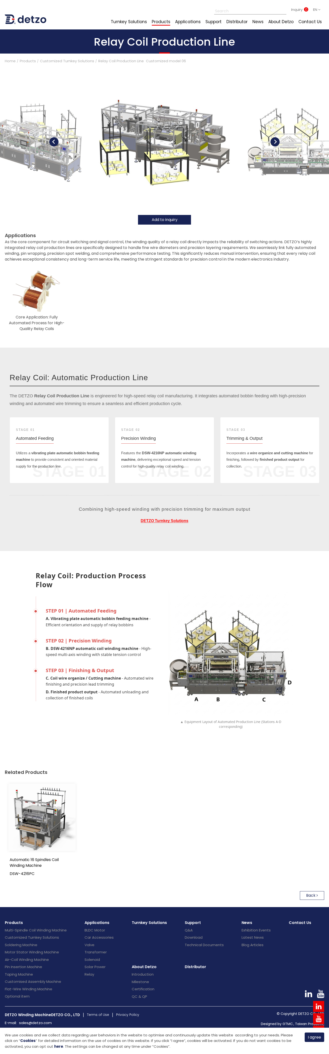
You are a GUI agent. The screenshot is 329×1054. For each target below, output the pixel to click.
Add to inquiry (165, 219)
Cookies (28, 1040)
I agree (314, 1037)
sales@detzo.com (35, 1022)
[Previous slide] (54, 141)
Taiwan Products (309, 1023)
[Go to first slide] (275, 141)
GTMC (288, 1023)
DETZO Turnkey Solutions (164, 521)
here (58, 1046)
